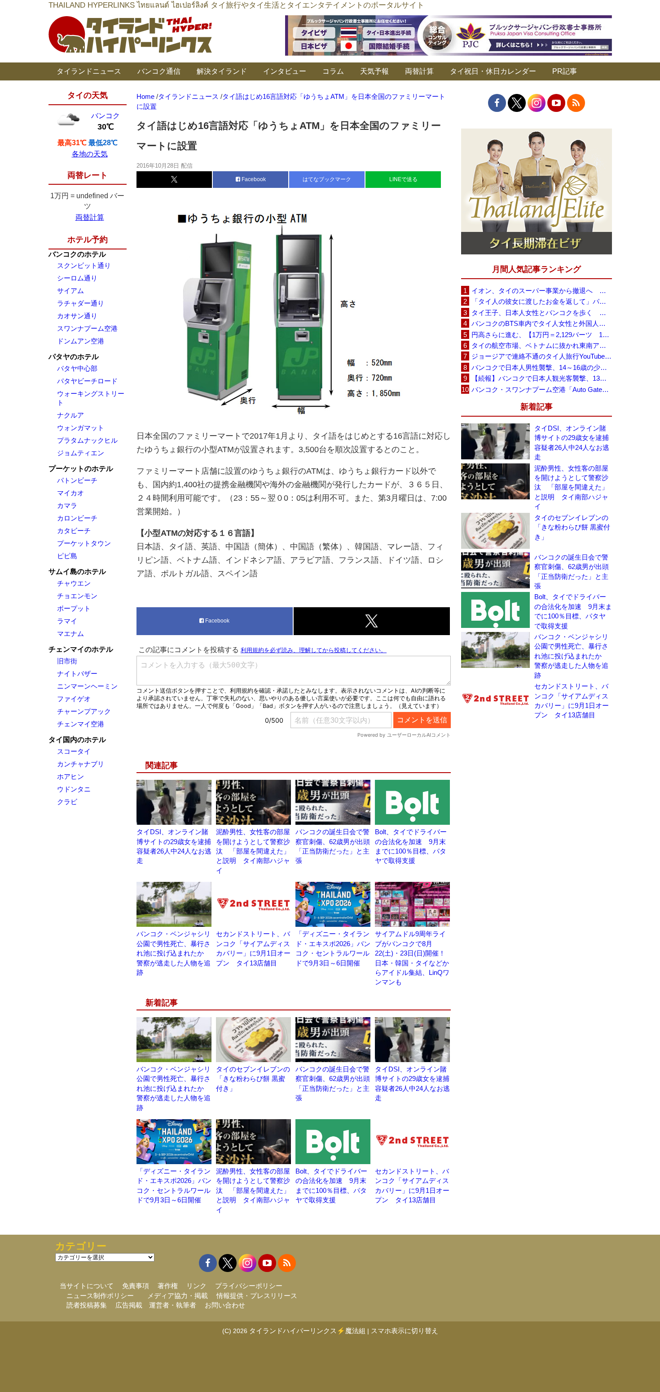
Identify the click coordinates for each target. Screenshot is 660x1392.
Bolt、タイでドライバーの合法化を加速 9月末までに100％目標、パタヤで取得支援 (573, 611)
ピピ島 (67, 556)
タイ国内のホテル (77, 739)
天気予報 (374, 71)
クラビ (67, 801)
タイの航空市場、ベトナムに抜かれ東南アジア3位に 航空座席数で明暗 (541, 345)
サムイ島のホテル (77, 571)
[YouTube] (556, 103)
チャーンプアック (84, 711)
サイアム (70, 290)
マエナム (70, 633)
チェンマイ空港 (80, 724)
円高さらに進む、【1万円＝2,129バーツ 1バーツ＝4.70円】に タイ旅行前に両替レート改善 (541, 334)
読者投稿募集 (86, 1305)
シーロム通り (77, 278)
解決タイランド (222, 71)
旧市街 (67, 661)
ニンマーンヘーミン (87, 686)
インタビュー (284, 71)
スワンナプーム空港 (87, 328)
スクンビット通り (84, 265)
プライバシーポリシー (248, 1286)
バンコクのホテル (77, 254)
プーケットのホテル (80, 468)
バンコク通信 (158, 71)
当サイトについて (87, 1286)
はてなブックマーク (327, 179)
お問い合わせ (225, 1305)
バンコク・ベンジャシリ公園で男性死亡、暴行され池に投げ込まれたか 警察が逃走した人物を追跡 (173, 953)
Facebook (253, 179)
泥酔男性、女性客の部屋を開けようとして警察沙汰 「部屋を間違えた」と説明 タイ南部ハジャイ (253, 851)
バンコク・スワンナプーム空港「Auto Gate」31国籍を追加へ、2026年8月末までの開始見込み (541, 389)
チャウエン (74, 583)
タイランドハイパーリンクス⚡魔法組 (307, 1330)
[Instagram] (537, 103)
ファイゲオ (74, 699)
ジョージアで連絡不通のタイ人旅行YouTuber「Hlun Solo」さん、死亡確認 (541, 356)
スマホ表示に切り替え (404, 1330)
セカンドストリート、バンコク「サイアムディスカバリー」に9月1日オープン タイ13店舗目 (571, 700)
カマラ (67, 505)
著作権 (168, 1286)
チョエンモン (77, 596)
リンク (196, 1286)
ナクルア (70, 415)
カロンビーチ (77, 518)
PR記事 (564, 71)
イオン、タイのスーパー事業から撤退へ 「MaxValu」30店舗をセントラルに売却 (541, 290)
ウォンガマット (80, 427)
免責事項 (135, 1286)
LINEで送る (403, 179)
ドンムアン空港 (80, 341)
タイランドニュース (89, 71)
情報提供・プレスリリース (256, 1295)
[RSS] (576, 103)
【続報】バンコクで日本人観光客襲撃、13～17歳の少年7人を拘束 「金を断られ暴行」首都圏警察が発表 (541, 378)
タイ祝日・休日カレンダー (493, 71)
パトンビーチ (77, 480)
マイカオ (70, 493)
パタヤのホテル (73, 356)
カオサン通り (77, 316)
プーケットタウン (84, 543)
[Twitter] (517, 103)
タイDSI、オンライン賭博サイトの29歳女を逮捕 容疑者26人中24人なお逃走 (573, 442)
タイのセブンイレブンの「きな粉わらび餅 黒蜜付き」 (253, 1078)
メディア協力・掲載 (177, 1295)
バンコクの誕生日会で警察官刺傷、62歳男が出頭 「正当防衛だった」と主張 (573, 571)
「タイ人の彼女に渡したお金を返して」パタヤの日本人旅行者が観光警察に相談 (541, 301)
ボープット (74, 608)
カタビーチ (74, 530)
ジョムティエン (80, 453)
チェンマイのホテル (80, 649)
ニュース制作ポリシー (100, 1295)
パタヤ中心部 (77, 368)
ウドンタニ (74, 789)
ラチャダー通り (80, 303)
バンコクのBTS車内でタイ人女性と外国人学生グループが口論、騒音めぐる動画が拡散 (541, 323)
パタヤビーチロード (87, 381)
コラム (333, 71)
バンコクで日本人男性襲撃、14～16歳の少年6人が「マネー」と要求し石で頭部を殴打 (541, 367)
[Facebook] (497, 103)
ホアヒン (70, 776)
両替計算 (419, 71)
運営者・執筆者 (172, 1305)
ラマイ (67, 621)
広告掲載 (128, 1305)
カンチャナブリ (80, 764)
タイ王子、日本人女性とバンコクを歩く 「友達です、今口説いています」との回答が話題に (541, 312)
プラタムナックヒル (87, 440)
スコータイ (74, 751)
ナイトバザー (77, 673)
